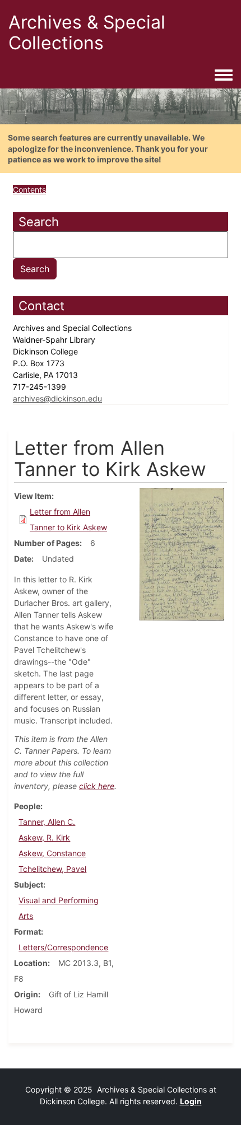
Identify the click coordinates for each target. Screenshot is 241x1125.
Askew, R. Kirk (44, 837)
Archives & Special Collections (86, 32)
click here (96, 786)
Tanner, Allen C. (46, 822)
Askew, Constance (52, 853)
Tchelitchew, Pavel (52, 869)
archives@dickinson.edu (57, 398)
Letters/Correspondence (63, 947)
